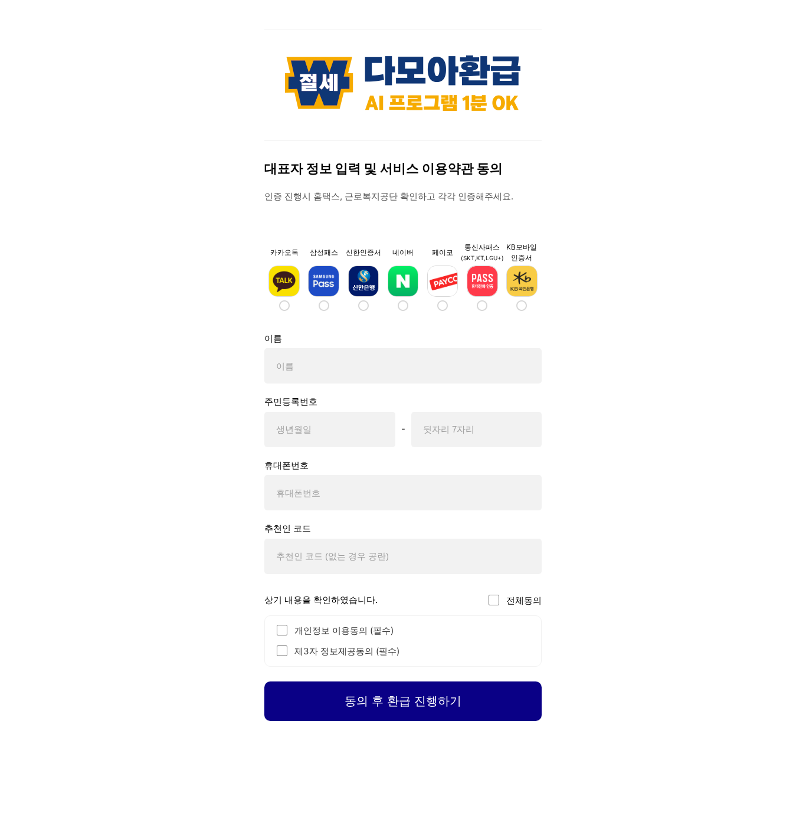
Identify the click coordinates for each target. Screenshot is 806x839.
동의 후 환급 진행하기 (403, 700)
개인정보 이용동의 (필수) (344, 630)
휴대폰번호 (286, 465)
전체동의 (524, 600)
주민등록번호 (290, 401)
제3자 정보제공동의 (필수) (346, 651)
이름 (273, 338)
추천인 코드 (287, 528)
